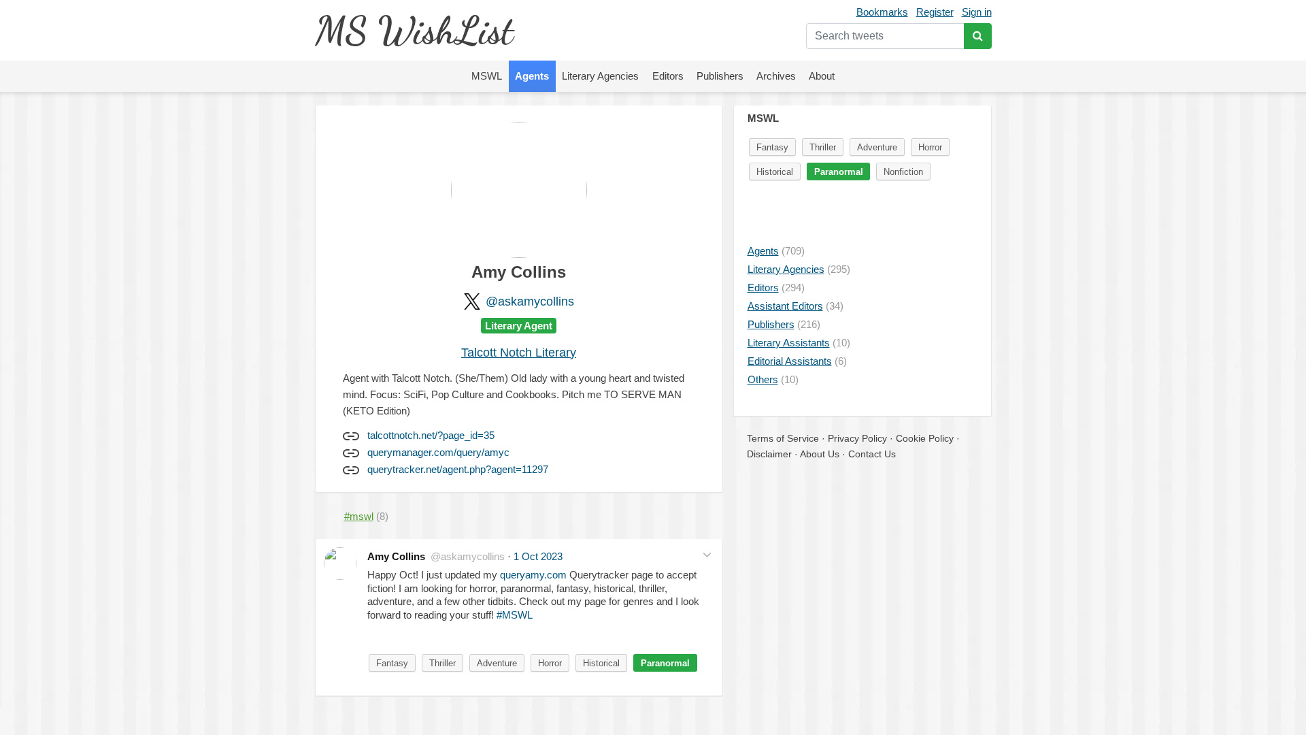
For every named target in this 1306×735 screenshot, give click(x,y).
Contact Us (872, 453)
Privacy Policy (857, 438)
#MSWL (515, 615)
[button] (707, 555)
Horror (550, 663)
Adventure (497, 663)
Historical (601, 663)
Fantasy (392, 663)
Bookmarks (882, 12)
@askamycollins (530, 301)
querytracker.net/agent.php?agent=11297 (457, 469)
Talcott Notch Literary (518, 352)
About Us (819, 453)
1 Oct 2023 (538, 556)
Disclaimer (769, 453)
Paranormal (665, 663)
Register (935, 12)
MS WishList (414, 30)
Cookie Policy (925, 438)
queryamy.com (533, 575)
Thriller (442, 663)
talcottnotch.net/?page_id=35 (431, 435)
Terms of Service (783, 438)
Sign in (977, 12)
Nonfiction (903, 172)
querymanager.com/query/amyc (438, 452)
